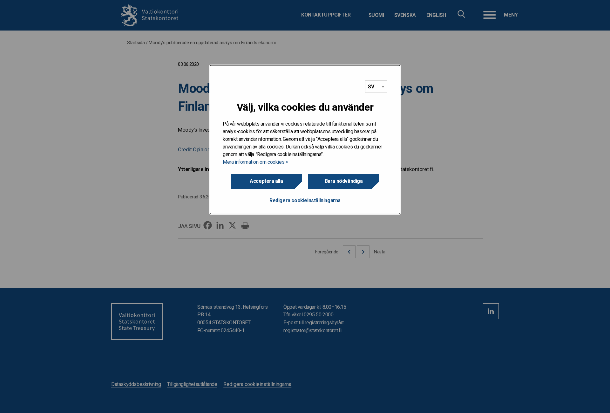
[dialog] (305, 139)
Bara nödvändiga (344, 181)
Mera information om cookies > (255, 162)
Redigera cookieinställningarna (305, 200)
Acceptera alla (266, 181)
